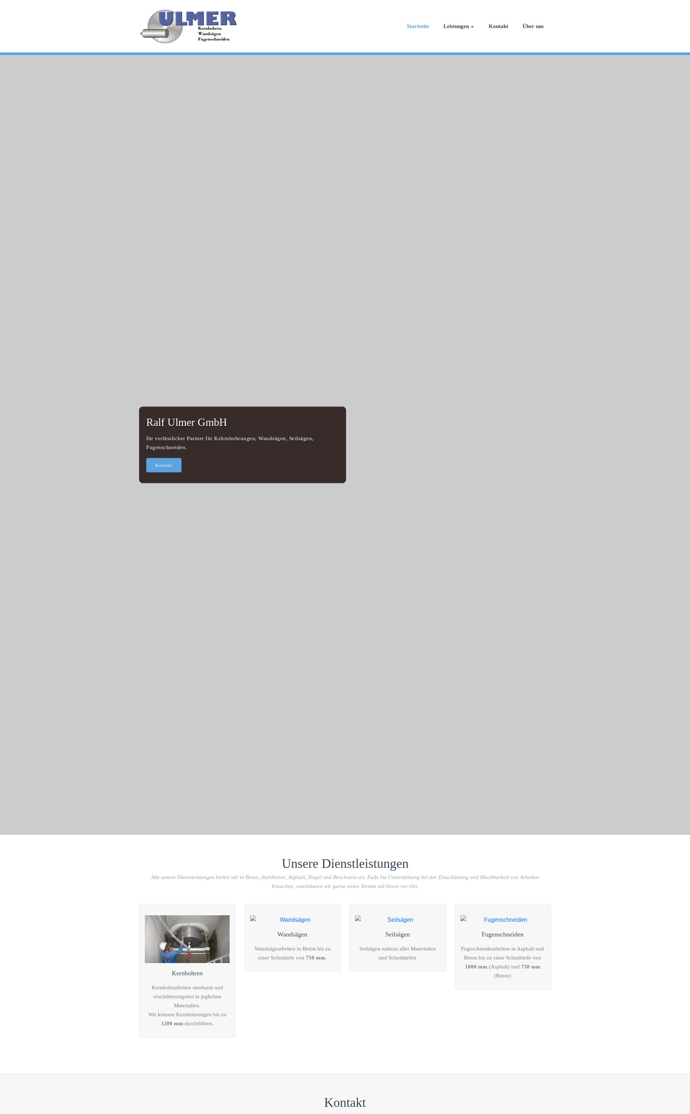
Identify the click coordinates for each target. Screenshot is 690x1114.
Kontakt (498, 26)
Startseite (418, 26)
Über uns (533, 26)
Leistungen (456, 26)
